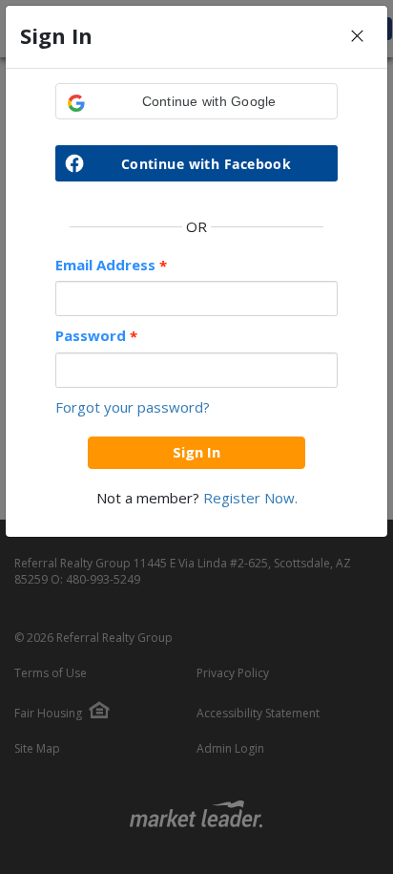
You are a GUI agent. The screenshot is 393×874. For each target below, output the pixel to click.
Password (96, 336)
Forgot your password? (132, 406)
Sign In (196, 451)
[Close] (357, 37)
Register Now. (250, 497)
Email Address (111, 265)
